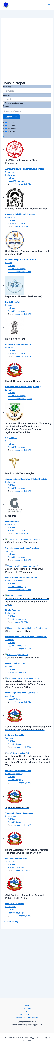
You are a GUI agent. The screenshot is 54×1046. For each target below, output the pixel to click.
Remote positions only (14, 103)
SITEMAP (27, 1008)
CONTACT (27, 1005)
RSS (5, 136)
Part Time (11, 132)
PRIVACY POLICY (27, 1014)
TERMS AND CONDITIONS (27, 1017)
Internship (11, 129)
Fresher (10, 122)
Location (6, 95)
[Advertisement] (27, 50)
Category (6, 106)
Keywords (7, 87)
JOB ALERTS (27, 1011)
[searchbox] (27, 110)
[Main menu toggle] (48, 5)
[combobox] (27, 111)
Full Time (11, 126)
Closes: (11, 184)
